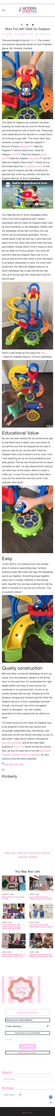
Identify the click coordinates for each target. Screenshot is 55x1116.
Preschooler (33, 852)
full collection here (33, 166)
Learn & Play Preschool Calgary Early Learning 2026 (40, 898)
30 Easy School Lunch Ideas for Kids (13, 898)
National (22, 852)
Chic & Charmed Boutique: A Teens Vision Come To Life (13, 955)
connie (9, 34)
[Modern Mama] (27, 9)
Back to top (27, 1113)
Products (45, 852)
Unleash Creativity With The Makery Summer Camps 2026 (40, 955)
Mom (13, 852)
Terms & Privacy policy (27, 1053)
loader (14, 154)
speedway (25, 146)
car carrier (34, 158)
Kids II (33, 40)
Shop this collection (12, 742)
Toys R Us (19, 746)
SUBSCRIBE (27, 1046)
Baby (7, 852)
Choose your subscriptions (19, 1020)
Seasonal (22, 856)
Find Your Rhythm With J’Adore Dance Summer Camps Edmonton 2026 (11, 926)
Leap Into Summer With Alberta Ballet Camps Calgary (41, 926)
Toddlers (33, 856)
